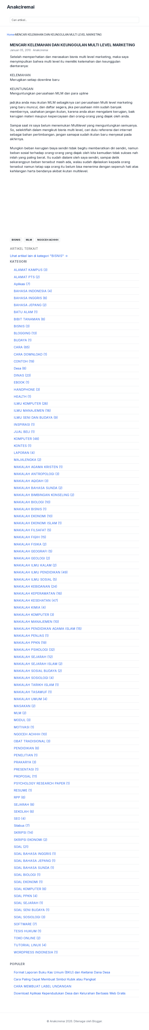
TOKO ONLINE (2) (27, 938)
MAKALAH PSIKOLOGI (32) (34, 650)
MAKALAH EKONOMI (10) (33, 516)
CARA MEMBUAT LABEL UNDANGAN (42, 986)
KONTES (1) (22, 446)
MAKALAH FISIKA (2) (30, 544)
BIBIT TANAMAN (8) (29, 319)
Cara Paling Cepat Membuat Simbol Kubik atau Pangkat (55, 979)
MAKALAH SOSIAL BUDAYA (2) (38, 671)
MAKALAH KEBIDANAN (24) (35, 586)
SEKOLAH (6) (24, 811)
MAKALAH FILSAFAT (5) (32, 530)
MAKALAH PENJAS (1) (31, 636)
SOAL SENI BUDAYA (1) (31, 910)
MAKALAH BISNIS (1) (30, 509)
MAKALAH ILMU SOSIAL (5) (35, 579)
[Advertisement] (74, 205)
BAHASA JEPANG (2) (30, 305)
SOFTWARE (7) (25, 924)
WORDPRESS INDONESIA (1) (36, 952)
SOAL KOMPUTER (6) (30, 889)
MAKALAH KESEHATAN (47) (36, 600)
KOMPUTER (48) (26, 439)
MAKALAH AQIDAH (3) (31, 481)
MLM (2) (20, 713)
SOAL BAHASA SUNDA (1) (34, 868)
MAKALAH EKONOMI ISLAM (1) (38, 523)
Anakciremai (21, 7)
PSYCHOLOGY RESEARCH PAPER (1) (42, 783)
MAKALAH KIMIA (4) (30, 607)
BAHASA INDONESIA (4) (33, 291)
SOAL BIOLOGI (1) (27, 875)
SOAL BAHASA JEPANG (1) (34, 861)
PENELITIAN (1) (26, 755)
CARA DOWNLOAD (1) (30, 354)
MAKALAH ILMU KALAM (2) (35, 565)
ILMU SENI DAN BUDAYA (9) (36, 417)
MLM (29, 239)
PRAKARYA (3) (25, 762)
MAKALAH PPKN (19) (30, 643)
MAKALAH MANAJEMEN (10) (36, 622)
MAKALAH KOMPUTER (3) (34, 615)
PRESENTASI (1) (26, 769)
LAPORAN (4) (24, 453)
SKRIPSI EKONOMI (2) (30, 840)
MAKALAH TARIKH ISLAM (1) (36, 685)
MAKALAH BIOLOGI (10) (32, 502)
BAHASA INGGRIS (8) (30, 298)
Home (10, 34)
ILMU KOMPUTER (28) (31, 403)
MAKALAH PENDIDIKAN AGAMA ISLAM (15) (48, 629)
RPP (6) (19, 797)
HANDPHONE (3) (27, 389)
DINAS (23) (22, 375)
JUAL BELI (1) (24, 432)
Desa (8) (20, 368)
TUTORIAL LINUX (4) (30, 945)
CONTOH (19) (24, 361)
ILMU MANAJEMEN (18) (32, 410)
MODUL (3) (22, 720)
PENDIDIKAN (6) (26, 748)
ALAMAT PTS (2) (27, 277)
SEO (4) (20, 818)
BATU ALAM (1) (26, 312)
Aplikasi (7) (22, 284)
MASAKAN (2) (25, 706)
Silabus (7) (22, 825)
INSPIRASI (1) (24, 424)
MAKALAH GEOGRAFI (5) (33, 551)
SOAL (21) (21, 847)
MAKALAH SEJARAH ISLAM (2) (38, 664)
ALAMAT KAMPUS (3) (31, 270)
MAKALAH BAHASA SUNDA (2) (38, 488)
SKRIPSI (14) (23, 832)
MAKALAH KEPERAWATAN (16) (38, 593)
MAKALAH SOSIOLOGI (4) (34, 678)
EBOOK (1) (21, 382)
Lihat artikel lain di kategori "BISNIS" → (39, 256)
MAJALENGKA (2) (27, 460)
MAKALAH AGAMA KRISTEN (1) (38, 467)
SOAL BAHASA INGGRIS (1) (35, 854)
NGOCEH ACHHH (47, 239)
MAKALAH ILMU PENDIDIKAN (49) (41, 572)
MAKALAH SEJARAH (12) (33, 657)
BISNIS (16, 239)
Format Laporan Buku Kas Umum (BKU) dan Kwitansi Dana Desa (62, 972)
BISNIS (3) (22, 326)
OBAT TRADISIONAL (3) (32, 741)
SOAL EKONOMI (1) (28, 882)
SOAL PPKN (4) (25, 896)
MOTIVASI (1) (24, 727)
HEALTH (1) (22, 396)
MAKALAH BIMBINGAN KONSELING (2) (44, 495)
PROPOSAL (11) (25, 776)
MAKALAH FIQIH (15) (30, 537)
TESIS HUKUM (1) (27, 931)
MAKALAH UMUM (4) (30, 699)
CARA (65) (22, 347)
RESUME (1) (23, 790)
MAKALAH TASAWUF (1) (33, 692)
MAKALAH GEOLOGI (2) (32, 558)
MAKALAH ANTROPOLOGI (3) (36, 474)
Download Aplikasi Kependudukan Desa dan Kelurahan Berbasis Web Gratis (70, 993)
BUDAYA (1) (23, 340)
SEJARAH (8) (24, 804)
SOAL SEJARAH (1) (28, 903)
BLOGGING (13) (25, 333)
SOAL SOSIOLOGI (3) (29, 917)
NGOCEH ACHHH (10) (30, 734)
